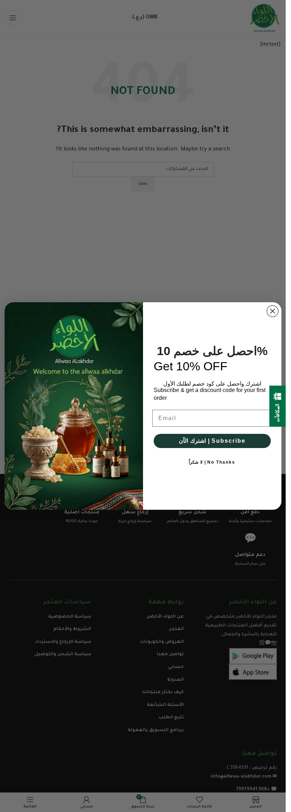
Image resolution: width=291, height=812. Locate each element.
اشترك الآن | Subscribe (212, 441)
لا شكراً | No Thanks (212, 462)
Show (272, 420)
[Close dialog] (272, 311)
